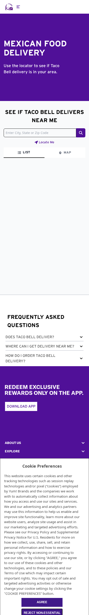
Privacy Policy (38, 532)
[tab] (24, 152)
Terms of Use (14, 573)
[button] (44, 337)
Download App (21, 406)
